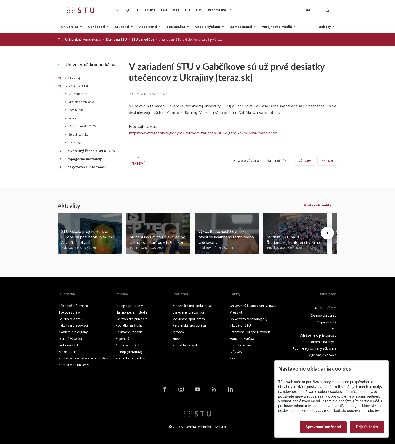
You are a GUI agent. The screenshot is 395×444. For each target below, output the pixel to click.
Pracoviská (217, 10)
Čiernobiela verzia (323, 315)
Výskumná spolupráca (189, 319)
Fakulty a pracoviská (73, 325)
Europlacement (241, 345)
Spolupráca (176, 26)
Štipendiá (122, 338)
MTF (176, 10)
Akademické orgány (73, 332)
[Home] (59, 39)
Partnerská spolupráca (189, 325)
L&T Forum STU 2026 (82, 126)
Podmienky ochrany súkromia (314, 348)
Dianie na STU (116, 39)
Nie (330, 160)
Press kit (236, 312)
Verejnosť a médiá (277, 26)
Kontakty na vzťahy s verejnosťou (83, 358)
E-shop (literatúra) (129, 352)
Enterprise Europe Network (250, 332)
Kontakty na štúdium (131, 358)
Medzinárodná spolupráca (192, 305)
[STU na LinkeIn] (230, 389)
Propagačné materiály (83, 159)
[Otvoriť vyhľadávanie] (327, 10)
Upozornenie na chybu (319, 342)
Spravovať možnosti (323, 427)
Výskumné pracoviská (188, 312)
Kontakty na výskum (188, 345)
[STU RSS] (214, 389)
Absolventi (148, 26)
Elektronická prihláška (131, 319)
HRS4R (178, 338)
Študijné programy (129, 305)
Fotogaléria (76, 110)
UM (198, 10)
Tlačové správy (70, 312)
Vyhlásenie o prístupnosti (318, 335)
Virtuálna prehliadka (82, 102)
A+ (322, 308)
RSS (333, 329)
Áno (308, 160)
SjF (127, 10)
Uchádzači (96, 26)
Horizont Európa (242, 338)
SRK (233, 358)
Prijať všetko (367, 427)
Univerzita (69, 26)
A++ (331, 307)
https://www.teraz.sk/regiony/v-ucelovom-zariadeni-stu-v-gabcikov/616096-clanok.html (203, 133)
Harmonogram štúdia (131, 312)
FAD (164, 10)
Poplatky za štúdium (131, 325)
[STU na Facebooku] (164, 389)
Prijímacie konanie (129, 332)
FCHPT (150, 10)
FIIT (188, 10)
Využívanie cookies (322, 355)
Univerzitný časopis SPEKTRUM (90, 151)
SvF (117, 10)
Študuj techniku (78, 134)
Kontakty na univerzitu (75, 365)
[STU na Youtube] (197, 389)
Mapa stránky (326, 322)
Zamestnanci (241, 26)
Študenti (122, 26)
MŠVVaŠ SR (238, 352)
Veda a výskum (207, 26)
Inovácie (179, 332)
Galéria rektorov (70, 319)
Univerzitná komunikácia (83, 39)
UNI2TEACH (76, 143)
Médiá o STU (68, 352)
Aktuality (73, 77)
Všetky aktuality (317, 205)
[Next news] (327, 233)
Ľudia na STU (68, 345)
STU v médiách (143, 39)
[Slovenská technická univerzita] (80, 10)
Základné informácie (74, 305)
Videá (72, 118)
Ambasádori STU (128, 345)
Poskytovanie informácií (85, 167)
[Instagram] (181, 389)
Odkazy (325, 26)
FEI (137, 10)
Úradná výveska (70, 338)
